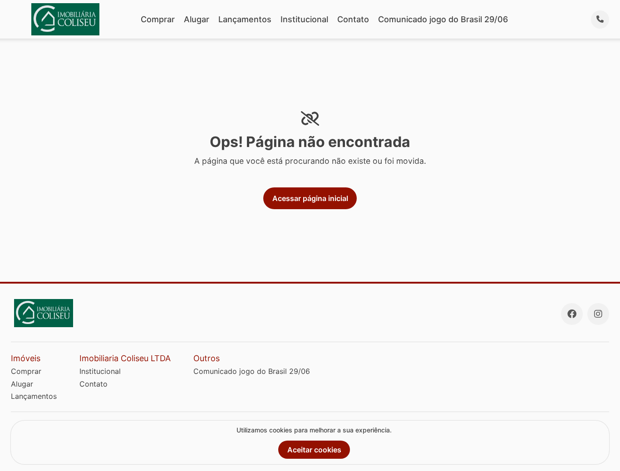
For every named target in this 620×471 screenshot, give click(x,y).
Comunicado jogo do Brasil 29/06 (443, 19)
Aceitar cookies (314, 449)
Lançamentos (244, 19)
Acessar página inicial (310, 198)
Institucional (304, 19)
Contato (353, 19)
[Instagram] (598, 314)
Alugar (196, 19)
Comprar (158, 19)
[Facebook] (572, 314)
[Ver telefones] (600, 19)
